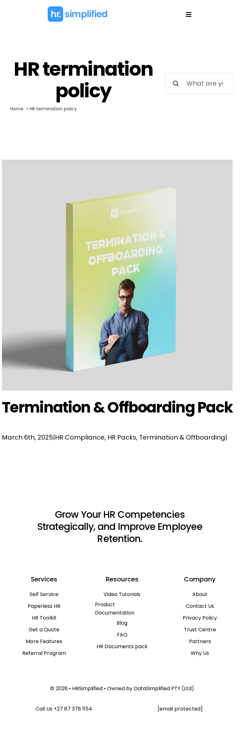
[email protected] (180, 708)
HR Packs (121, 437)
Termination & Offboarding (182, 437)
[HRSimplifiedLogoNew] (77, 8)
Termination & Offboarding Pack (117, 407)
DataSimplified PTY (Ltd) (164, 688)
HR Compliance (80, 437)
